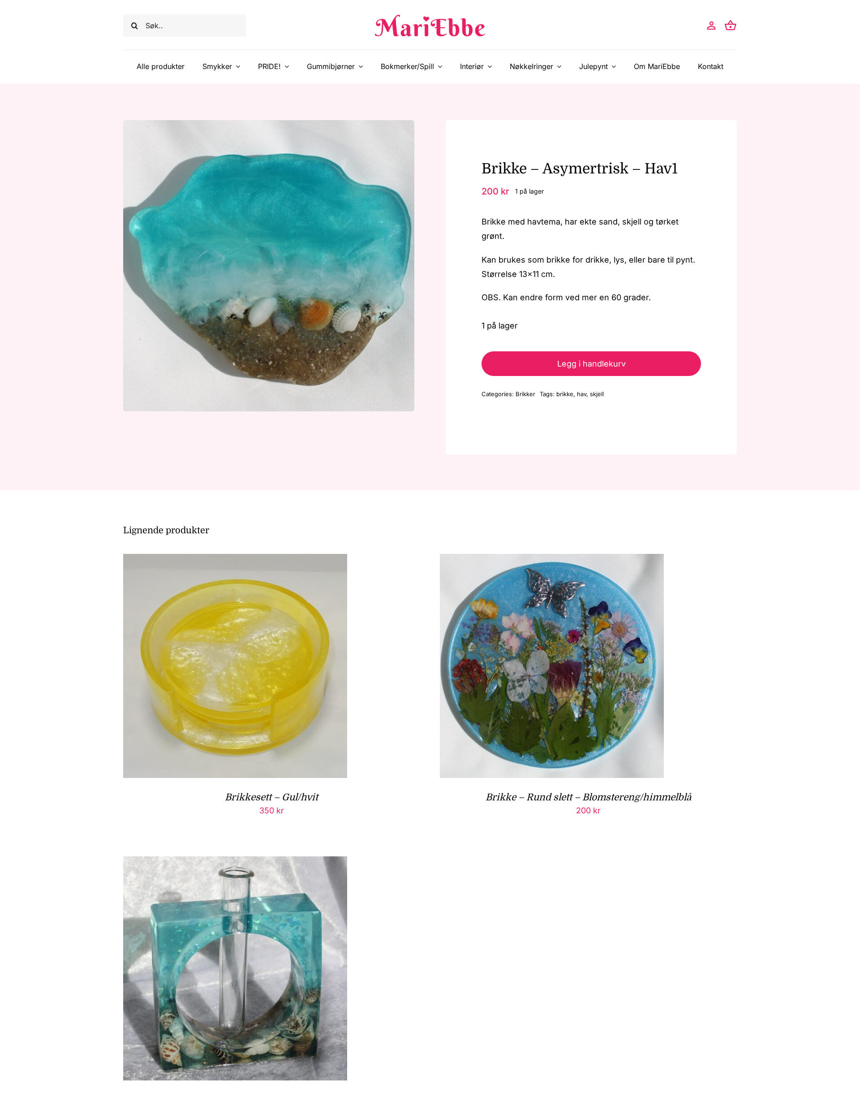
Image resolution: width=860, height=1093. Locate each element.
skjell (597, 393)
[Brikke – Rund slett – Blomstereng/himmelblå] (552, 561)
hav (581, 393)
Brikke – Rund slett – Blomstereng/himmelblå (588, 797)
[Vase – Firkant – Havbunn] (235, 863)
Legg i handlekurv (591, 363)
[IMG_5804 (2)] (268, 265)
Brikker (525, 393)
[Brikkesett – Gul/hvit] (235, 561)
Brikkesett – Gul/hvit (271, 797)
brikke (564, 393)
